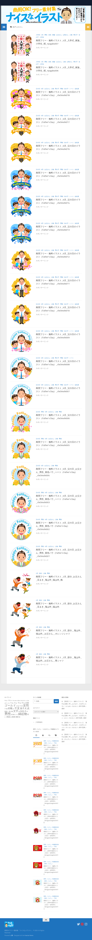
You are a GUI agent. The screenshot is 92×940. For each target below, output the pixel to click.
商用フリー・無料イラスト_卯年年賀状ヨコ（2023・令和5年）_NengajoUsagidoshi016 (51, 853)
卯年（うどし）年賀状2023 (51, 741)
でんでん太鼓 (23, 703)
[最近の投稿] (36, 735)
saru (16, 700)
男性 (46, 35)
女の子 (66, 88)
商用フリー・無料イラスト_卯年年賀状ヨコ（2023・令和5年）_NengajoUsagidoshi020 (51, 784)
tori (24, 700)
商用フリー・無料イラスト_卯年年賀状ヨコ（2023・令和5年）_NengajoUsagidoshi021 (51, 767)
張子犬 (23, 708)
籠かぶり (15, 714)
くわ (8, 703)
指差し (6, 711)
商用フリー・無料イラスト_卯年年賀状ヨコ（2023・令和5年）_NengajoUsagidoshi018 (51, 818)
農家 (13, 717)
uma (27, 700)
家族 (53, 35)
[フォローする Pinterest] (82, 924)
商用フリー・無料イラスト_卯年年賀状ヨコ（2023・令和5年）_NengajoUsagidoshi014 (51, 887)
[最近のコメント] (49, 735)
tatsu (18, 700)
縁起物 (22, 714)
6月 (42, 88)
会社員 (77, 88)
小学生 (42, 37)
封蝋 (10, 708)
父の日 (38, 88)
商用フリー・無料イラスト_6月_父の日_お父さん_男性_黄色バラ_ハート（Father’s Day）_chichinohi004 (59, 472)
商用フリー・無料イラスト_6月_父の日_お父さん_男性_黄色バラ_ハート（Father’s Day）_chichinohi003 (59, 499)
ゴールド (10, 705)
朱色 (22, 711)
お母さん (65, 35)
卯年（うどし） (48, 743)
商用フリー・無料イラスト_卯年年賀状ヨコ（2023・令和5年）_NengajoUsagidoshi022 (51, 749)
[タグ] (56, 735)
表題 (8, 717)
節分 (40, 573)
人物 (71, 35)
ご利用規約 (38, 722)
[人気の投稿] (42, 735)
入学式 (38, 35)
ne (13, 700)
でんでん (13, 703)
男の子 (75, 35)
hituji (5, 700)
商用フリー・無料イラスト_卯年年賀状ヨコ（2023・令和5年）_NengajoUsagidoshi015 (51, 870)
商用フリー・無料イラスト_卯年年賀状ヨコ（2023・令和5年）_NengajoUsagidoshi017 (51, 836)
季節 (61, 88)
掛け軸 (11, 711)
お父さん (59, 35)
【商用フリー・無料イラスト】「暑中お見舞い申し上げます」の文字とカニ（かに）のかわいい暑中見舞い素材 (74, 715)
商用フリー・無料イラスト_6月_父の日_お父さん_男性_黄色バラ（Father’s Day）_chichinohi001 (59, 552)
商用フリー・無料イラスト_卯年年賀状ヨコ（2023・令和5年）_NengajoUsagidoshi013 (51, 905)
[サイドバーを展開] (4, 27)
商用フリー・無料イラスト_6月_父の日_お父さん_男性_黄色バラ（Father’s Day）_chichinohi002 (59, 526)
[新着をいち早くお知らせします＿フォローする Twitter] (78, 924)
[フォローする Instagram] (86, 924)
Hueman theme (29, 935)
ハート (72, 88)
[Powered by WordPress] (12, 935)
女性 (49, 35)
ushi (5, 703)
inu (9, 700)
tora (22, 700)
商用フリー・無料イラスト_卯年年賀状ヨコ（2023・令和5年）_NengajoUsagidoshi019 (51, 801)
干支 (17, 708)
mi (12, 700)
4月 (42, 35)
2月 (37, 573)
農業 (17, 717)
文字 (15, 711)
